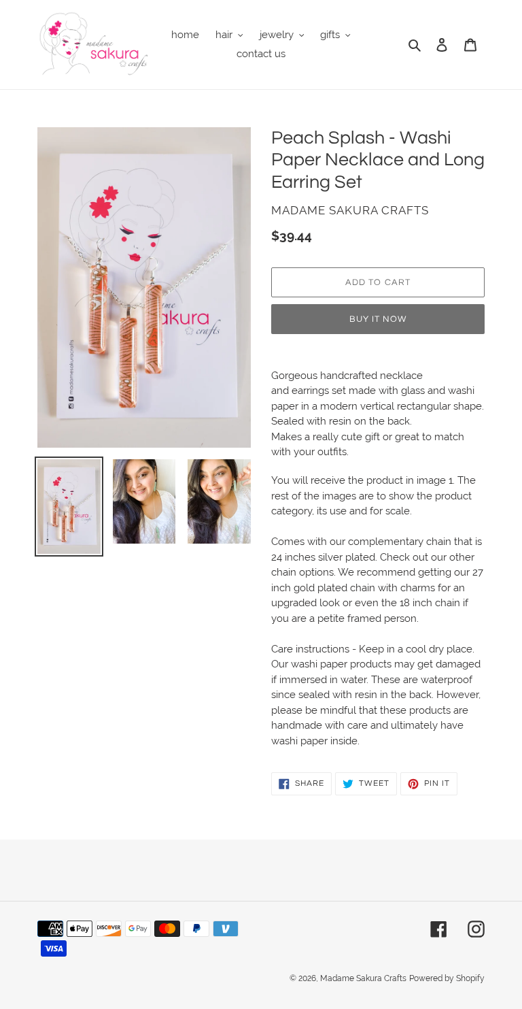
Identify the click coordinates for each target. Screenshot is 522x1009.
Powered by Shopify (447, 978)
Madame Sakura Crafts (363, 978)
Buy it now (377, 319)
